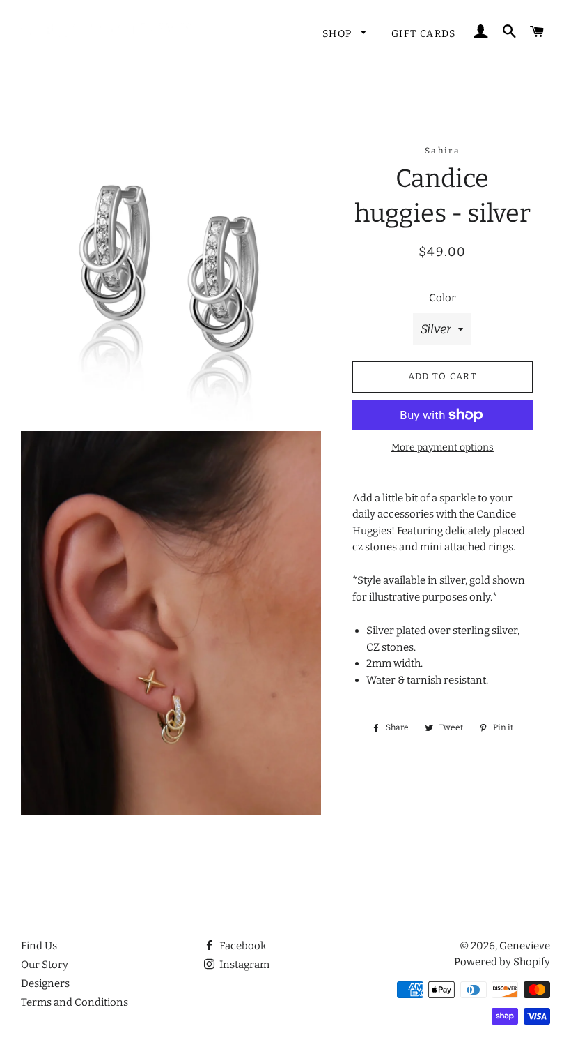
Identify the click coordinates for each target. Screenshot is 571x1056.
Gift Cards (423, 34)
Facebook (242, 946)
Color (442, 298)
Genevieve (524, 946)
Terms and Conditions (74, 1002)
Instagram (243, 964)
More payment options (442, 447)
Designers (45, 983)
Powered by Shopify (502, 962)
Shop (338, 34)
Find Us (39, 946)
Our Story (44, 964)
